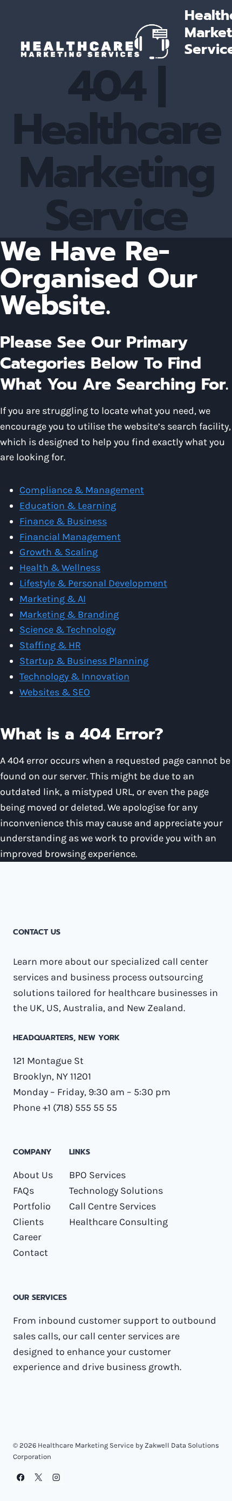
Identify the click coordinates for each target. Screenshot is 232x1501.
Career (27, 1237)
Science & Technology (67, 629)
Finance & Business (63, 521)
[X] (38, 1477)
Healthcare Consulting (118, 1222)
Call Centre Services (112, 1206)
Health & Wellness (59, 567)
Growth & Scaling (58, 552)
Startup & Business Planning (83, 661)
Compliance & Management (81, 490)
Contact (30, 1252)
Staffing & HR (50, 645)
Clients (28, 1222)
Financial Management (70, 537)
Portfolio (32, 1206)
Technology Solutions (116, 1190)
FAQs (23, 1190)
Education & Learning (67, 505)
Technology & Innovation (74, 676)
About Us (33, 1175)
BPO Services (97, 1175)
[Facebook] (21, 1477)
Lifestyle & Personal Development (93, 583)
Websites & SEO (54, 692)
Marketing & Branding (69, 614)
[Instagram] (56, 1477)
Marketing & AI (52, 599)
